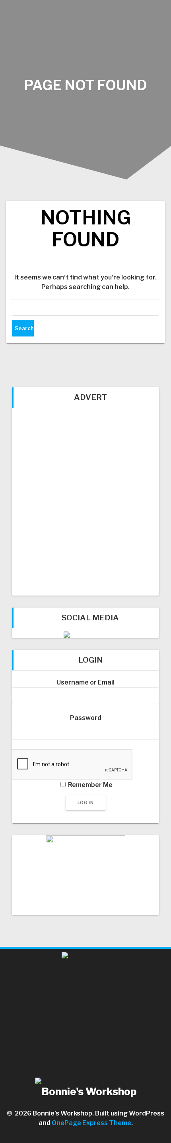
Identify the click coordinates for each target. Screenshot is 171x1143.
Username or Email (85, 682)
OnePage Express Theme (91, 1123)
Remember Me (90, 785)
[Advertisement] (85, 502)
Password (85, 718)
